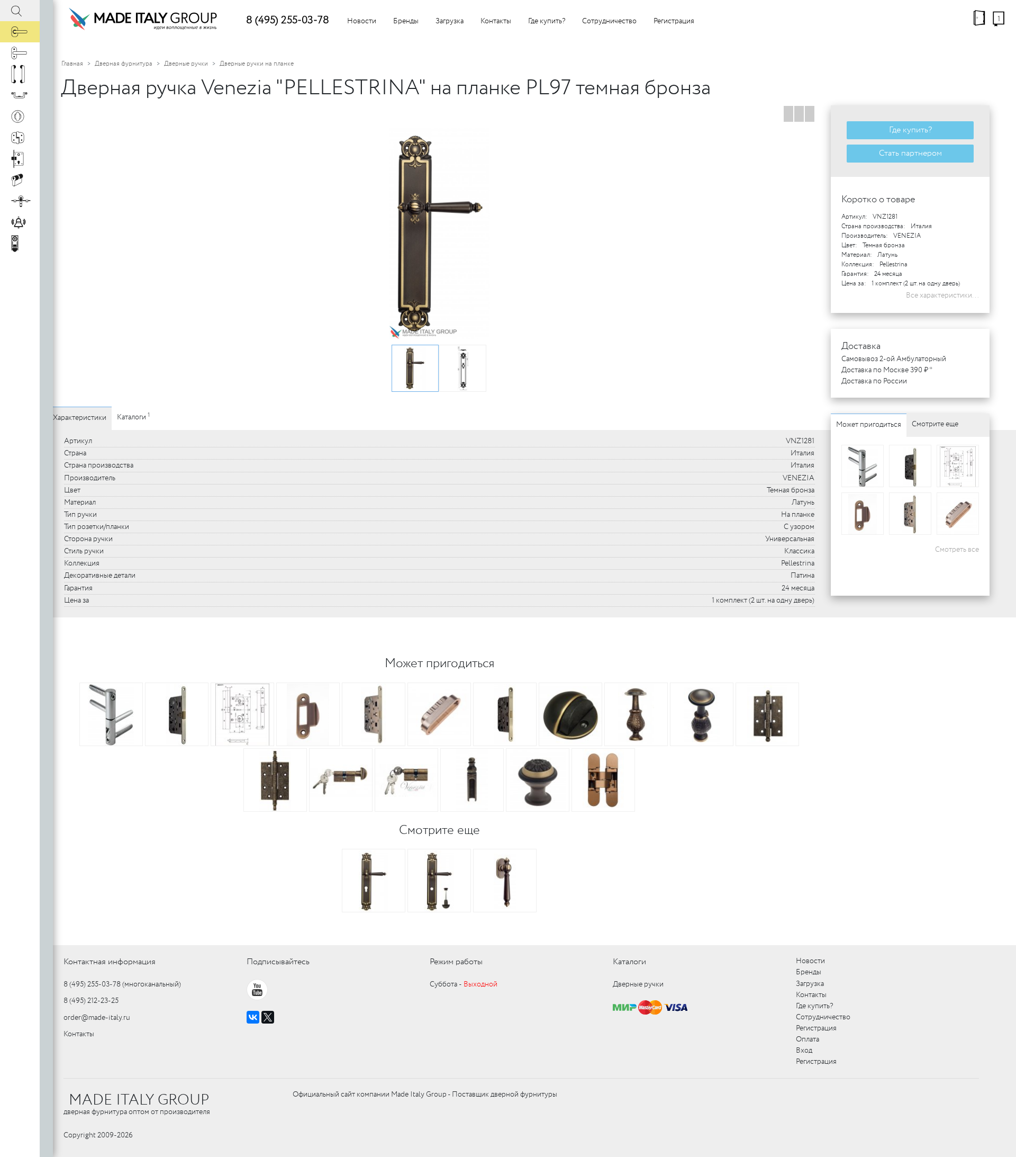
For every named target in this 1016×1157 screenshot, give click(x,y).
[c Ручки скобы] (20, 74)
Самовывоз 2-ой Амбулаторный (893, 359)
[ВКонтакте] (253, 1017)
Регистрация (674, 21)
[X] (267, 1017)
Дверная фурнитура (123, 63)
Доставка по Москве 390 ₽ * (886, 370)
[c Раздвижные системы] (20, 201)
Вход (804, 1050)
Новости (361, 21)
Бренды (406, 21)
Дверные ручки (186, 63)
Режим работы (456, 962)
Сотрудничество (609, 21)
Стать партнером (910, 153)
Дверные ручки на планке (257, 63)
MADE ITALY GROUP (139, 1100)
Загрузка (450, 21)
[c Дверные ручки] (20, 31)
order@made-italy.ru (97, 1017)
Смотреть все (957, 549)
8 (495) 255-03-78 (287, 20)
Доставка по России (874, 381)
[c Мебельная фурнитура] (20, 95)
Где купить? (546, 21)
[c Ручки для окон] (20, 53)
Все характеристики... (942, 295)
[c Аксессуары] (20, 222)
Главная (72, 63)
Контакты (495, 21)
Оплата (807, 1039)
